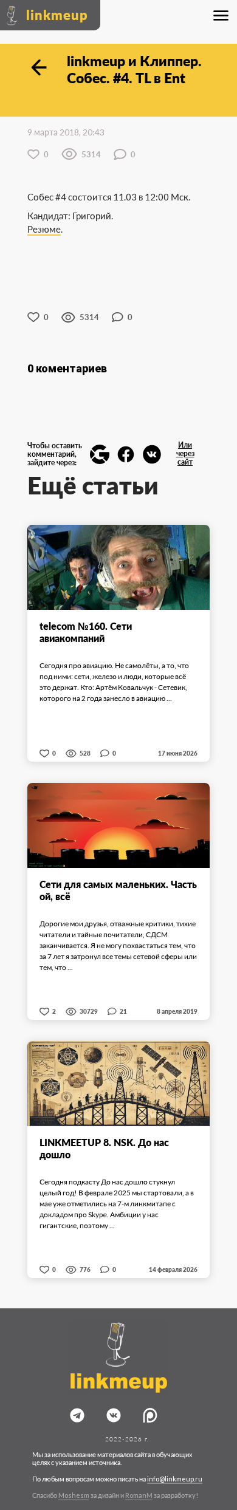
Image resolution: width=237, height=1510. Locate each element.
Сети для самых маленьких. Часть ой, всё (118, 890)
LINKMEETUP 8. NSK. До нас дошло (104, 1148)
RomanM (139, 1495)
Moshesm (73, 1495)
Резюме (44, 229)
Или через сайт (185, 453)
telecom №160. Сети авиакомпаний (86, 632)
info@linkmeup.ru (174, 1479)
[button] (99, 454)
